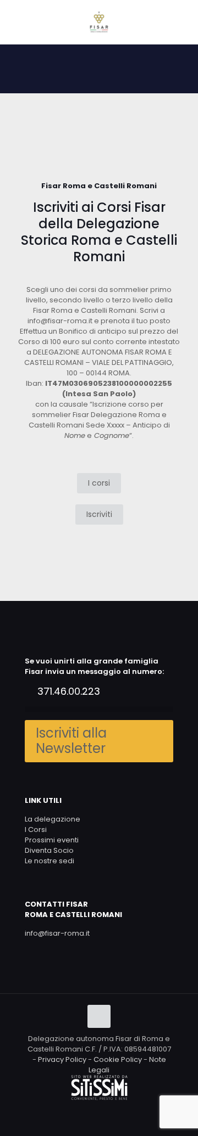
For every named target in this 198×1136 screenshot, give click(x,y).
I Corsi (36, 829)
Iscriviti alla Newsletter (71, 741)
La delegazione (52, 819)
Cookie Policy (118, 1059)
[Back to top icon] (99, 1016)
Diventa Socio (49, 850)
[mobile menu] (183, 22)
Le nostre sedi (49, 861)
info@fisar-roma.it (57, 933)
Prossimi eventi (52, 840)
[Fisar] (99, 21)
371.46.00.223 (68, 691)
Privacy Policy (62, 1059)
